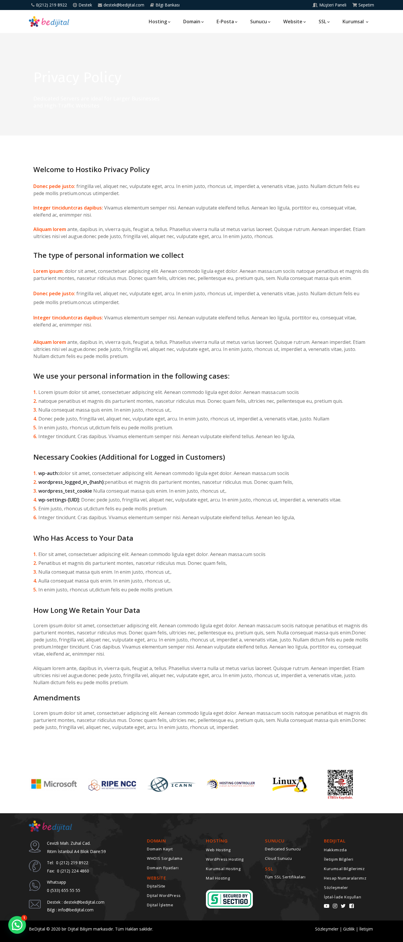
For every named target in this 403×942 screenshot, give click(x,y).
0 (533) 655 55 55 (63, 890)
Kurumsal (354, 21)
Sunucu (258, 21)
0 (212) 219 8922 (71, 862)
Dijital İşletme (160, 905)
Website (292, 21)
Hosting (158, 21)
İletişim (366, 929)
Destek (85, 5)
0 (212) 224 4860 (72, 871)
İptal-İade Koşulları (342, 897)
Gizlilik (349, 929)
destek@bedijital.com (124, 5)
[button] (17, 925)
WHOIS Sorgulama (165, 858)
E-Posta (225, 21)
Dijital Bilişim (80, 929)
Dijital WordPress (164, 895)
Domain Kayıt (160, 849)
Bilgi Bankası (167, 5)
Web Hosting (218, 849)
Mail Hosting (218, 878)
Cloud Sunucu (278, 858)
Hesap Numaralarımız (345, 878)
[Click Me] (326, 905)
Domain (191, 21)
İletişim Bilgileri (338, 859)
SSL (322, 21)
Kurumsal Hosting (223, 868)
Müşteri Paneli (332, 5)
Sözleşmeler (336, 887)
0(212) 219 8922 (51, 5)
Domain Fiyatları (162, 867)
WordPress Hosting (225, 859)
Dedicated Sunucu (283, 849)
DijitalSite (156, 886)
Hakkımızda (335, 849)
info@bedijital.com (76, 910)
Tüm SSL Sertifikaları (285, 877)
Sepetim (366, 5)
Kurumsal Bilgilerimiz (344, 868)
